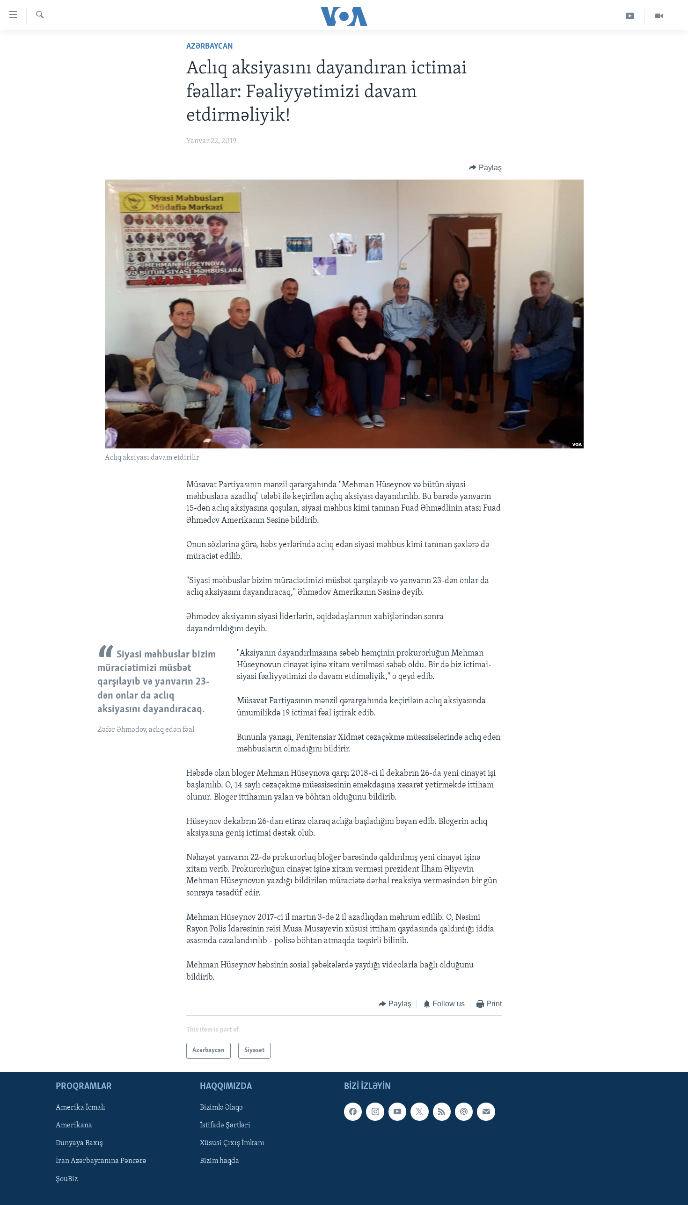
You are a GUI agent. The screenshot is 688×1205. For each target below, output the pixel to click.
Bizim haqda (219, 1161)
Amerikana (74, 1126)
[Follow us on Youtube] (397, 1112)
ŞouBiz (67, 1179)
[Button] (485, 168)
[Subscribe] (486, 1112)
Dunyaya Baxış (79, 1143)
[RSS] (442, 1112)
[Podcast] (464, 1112)
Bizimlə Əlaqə (221, 1108)
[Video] (659, 16)
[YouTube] (630, 16)
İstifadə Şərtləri (225, 1126)
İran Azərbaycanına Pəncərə (101, 1161)
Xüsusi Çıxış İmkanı (232, 1143)
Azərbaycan (209, 47)
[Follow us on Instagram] (375, 1112)
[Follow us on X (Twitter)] (419, 1112)
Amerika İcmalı (80, 1108)
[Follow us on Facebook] (353, 1112)
